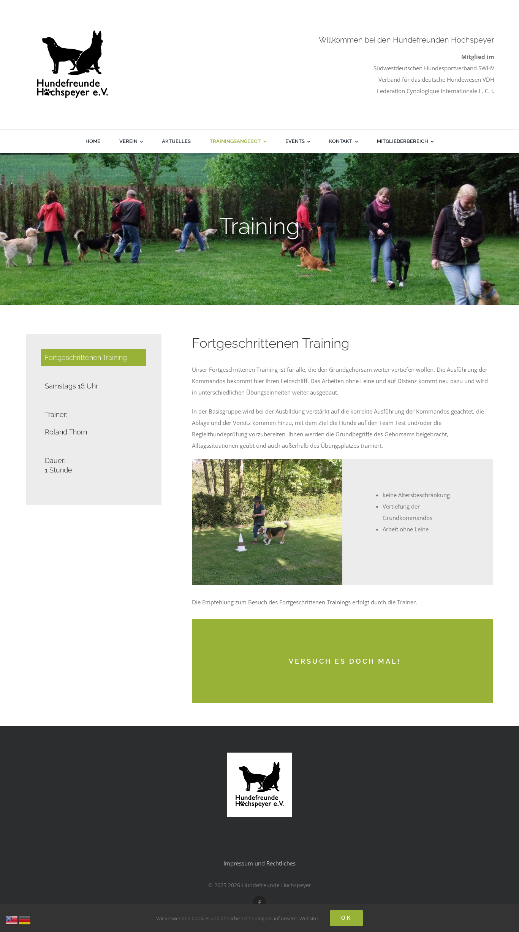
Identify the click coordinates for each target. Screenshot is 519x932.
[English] (12, 919)
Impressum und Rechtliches (259, 863)
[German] (25, 919)
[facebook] (259, 903)
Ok (346, 918)
